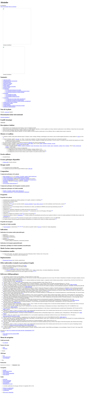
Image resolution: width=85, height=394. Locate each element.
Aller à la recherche (12, 6)
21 (56, 218)
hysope (25, 143)
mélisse (31, 143)
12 (36, 209)
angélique (45, 143)
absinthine (27, 178)
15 (9, 211)
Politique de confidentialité (8, 388)
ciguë (79, 136)
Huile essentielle (6, 176)
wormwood (7, 112)
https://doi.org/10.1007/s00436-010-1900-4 (18, 311)
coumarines (26, 180)
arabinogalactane (13, 183)
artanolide (21, 179)
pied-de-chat (78, 145)
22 (18, 226)
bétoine (19, 145)
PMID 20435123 (17, 302)
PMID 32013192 (69, 289)
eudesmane (27, 177)
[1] (21, 278)
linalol (29, 176)
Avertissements (6, 390)
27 (35, 271)
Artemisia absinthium (4, 117)
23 (20, 226)
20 (17, 217)
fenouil (28, 143)
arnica (74, 145)
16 (23, 213)
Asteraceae (5, 334)
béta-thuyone (33, 176)
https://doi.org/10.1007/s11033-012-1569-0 (11, 316)
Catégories (2, 331)
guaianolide (22, 178)
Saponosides (5, 182)
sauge (52, 145)
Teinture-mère (5, 162)
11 (11, 207)
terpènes (17, 176)
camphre (26, 176)
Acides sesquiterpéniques (8, 177)
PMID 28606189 (28, 286)
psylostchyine (26, 179)
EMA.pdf (30, 168)
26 (33, 271)
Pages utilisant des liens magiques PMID (11, 333)
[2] (48, 291)
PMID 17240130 (6, 309)
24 (22, 226)
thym (64, 145)
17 (35, 213)
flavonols (16, 180)
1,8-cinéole (22, 176)
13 (29, 210)
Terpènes (5, 190)
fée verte (17, 139)
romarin (48, 145)
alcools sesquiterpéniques (19, 177)
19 (9, 216)
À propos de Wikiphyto (7, 389)
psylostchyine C (33, 179)
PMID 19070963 (73, 284)
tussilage (7, 146)
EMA (25, 265)
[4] (29, 304)
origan (41, 145)
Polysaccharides (6, 183)
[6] (35, 326)
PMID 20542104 (75, 300)
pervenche (45, 145)
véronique (67, 145)
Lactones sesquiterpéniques (8, 178)
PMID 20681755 (63, 317)
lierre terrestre (36, 145)
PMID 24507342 (19, 281)
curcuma (53, 143)
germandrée (27, 145)
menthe (41, 143)
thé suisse (19, 144)
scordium (60, 145)
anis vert (21, 143)
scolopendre (55, 145)
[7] (9, 328)
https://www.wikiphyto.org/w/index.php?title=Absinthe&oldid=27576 (20, 330)
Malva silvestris (40, 203)
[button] (1, 350)
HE (17, 268)
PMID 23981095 (14, 307)
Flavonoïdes (5, 180)
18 (23, 214)
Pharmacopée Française (7, 260)
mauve (35, 203)
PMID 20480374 (30, 311)
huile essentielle (7, 226)
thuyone (30, 142)
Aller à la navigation (4, 6)
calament (23, 145)
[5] (24, 319)
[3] (23, 293)
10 (62, 206)
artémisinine (20, 215)
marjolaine (49, 143)
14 (52, 210)
